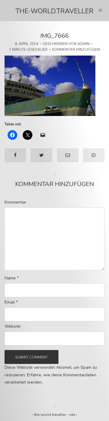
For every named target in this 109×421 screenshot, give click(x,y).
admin (84, 43)
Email (11, 302)
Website (13, 326)
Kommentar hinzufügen (76, 49)
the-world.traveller (54, 11)
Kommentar (15, 202)
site (72, 414)
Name (12, 278)
